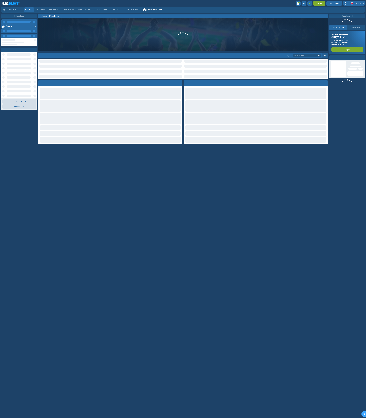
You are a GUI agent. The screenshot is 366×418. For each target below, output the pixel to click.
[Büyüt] (35, 26)
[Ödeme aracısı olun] (304, 3)
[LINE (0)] (41, 16)
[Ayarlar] (346, 3)
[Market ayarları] (289, 55)
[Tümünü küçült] (325, 55)
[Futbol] (45, 16)
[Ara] (325, 16)
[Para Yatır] (309, 3)
